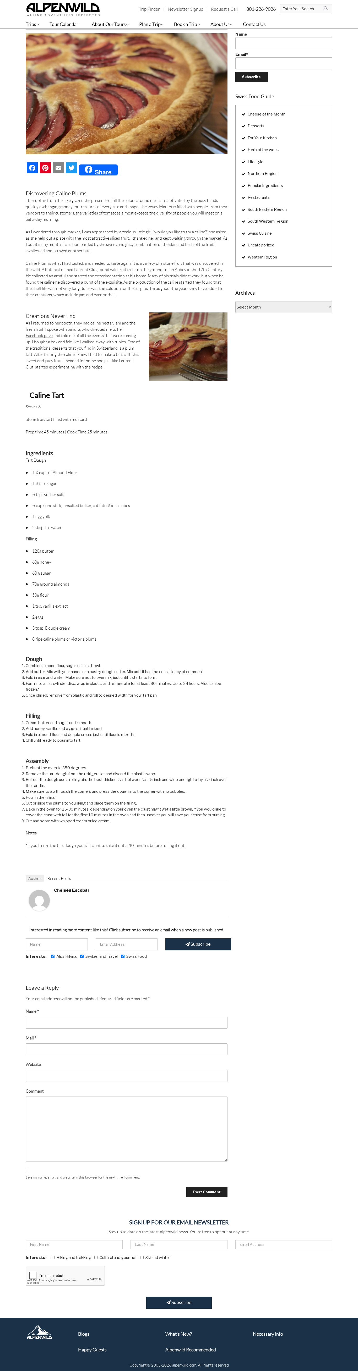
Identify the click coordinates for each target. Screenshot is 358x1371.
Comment (35, 1091)
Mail (31, 1038)
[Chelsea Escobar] (39, 900)
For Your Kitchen (262, 138)
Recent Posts (59, 878)
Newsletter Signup (185, 9)
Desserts (256, 126)
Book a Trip (185, 24)
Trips (31, 24)
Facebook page (39, 335)
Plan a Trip (150, 24)
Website (33, 1064)
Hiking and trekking (73, 1257)
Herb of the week (263, 149)
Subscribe (200, 944)
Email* (241, 54)
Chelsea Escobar (72, 890)
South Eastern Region (267, 209)
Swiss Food (136, 956)
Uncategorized (261, 245)
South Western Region (268, 221)
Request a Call (224, 9)
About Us (220, 24)
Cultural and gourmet (118, 1257)
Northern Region (263, 173)
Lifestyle (255, 161)
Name (32, 1011)
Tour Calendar (64, 24)
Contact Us (254, 24)
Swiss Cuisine (260, 233)
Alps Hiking (66, 956)
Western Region (262, 257)
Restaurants (259, 197)
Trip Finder (149, 9)
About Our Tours (109, 24)
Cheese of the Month (266, 114)
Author (34, 878)
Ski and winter (157, 1257)
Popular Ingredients (265, 185)
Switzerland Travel (101, 956)
